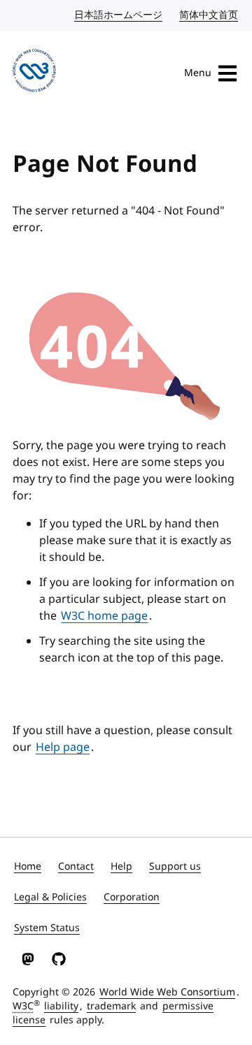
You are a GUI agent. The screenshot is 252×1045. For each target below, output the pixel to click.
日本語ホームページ (119, 15)
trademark (111, 1006)
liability (61, 1006)
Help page (63, 747)
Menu (197, 73)
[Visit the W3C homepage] (34, 73)
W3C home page (104, 616)
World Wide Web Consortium (167, 992)
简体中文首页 (209, 15)
